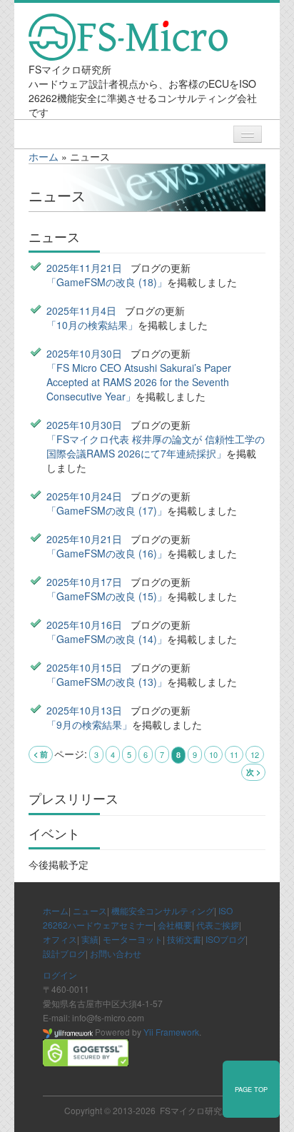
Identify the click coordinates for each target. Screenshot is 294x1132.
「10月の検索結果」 (92, 325)
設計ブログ (64, 953)
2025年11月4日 (81, 310)
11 (234, 754)
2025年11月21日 (84, 268)
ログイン (60, 975)
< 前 (41, 754)
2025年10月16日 (84, 624)
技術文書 (184, 939)
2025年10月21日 (84, 539)
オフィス (60, 939)
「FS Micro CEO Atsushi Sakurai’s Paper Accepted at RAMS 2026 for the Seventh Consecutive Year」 (138, 381)
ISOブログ (225, 939)
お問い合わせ (115, 953)
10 (213, 754)
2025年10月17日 (84, 582)
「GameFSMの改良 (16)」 (106, 553)
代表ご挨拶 (217, 925)
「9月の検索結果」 (89, 724)
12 (254, 754)
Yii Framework (171, 1032)
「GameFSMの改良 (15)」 (106, 596)
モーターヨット (133, 939)
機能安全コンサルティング (162, 910)
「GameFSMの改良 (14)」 (106, 639)
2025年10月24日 (84, 496)
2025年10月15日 (84, 667)
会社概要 (175, 925)
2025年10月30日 (84, 353)
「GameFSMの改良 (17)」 (106, 510)
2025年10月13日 (84, 710)
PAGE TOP (251, 1089)
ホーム (44, 156)
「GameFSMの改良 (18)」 (106, 282)
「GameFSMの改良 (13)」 (106, 681)
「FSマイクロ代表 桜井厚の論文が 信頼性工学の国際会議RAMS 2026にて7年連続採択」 (155, 446)
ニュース (90, 910)
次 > (253, 772)
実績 (89, 939)
